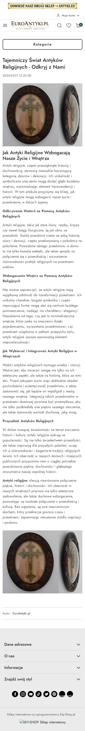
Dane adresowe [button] (18, 644)
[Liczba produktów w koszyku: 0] (77, 25)
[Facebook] (15, 694)
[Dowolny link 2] (70, 694)
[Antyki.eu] (42, 5)
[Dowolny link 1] (62, 694)
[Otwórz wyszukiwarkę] (59, 25)
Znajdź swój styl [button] (18, 679)
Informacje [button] (13, 667)
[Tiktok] (39, 694)
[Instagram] (23, 694)
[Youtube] (31, 694)
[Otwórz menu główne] (5, 25)
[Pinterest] (54, 694)
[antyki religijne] (42, 561)
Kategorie (42, 44)
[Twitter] (46, 694)
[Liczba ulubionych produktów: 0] (68, 25)
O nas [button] (9, 656)
